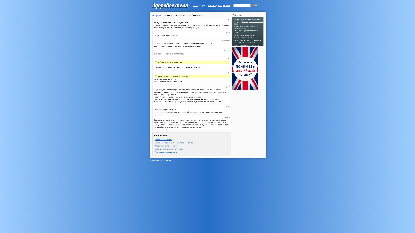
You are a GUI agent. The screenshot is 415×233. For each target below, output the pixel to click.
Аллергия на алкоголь (247, 35)
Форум (156, 15)
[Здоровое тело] (170, 6)
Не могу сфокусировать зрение (251, 19)
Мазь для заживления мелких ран (169, 149)
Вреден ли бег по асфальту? (166, 146)
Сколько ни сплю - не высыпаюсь (250, 40)
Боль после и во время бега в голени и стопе (174, 143)
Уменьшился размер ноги (166, 152)
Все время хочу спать (247, 38)
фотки (226, 5)
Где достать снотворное (247, 42)
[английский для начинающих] (245, 89)
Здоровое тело (166, 160)
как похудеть (215, 5)
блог (195, 5)
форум (202, 5)
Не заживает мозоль (163, 140)
